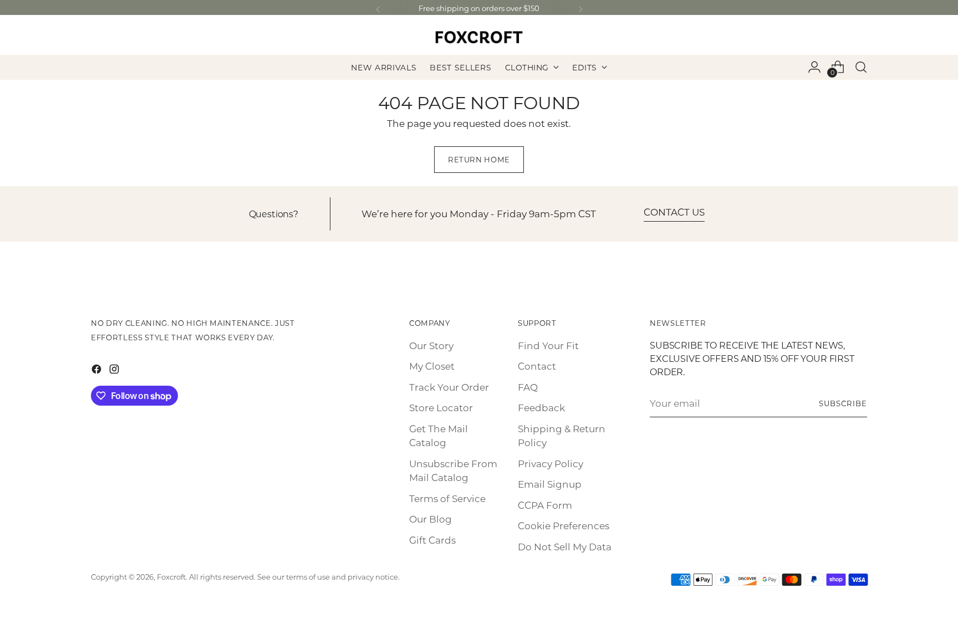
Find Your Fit (548, 345)
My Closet (432, 366)
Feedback (541, 407)
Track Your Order (449, 387)
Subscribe (843, 403)
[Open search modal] (861, 67)
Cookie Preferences (563, 525)
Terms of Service (447, 498)
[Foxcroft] (479, 36)
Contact (537, 366)
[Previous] (378, 9)
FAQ (528, 387)
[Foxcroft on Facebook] (97, 371)
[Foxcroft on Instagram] (115, 371)
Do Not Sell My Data (565, 546)
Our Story (431, 345)
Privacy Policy (550, 463)
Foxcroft (171, 576)
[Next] (580, 9)
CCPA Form (545, 505)
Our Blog (430, 519)
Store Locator (441, 407)
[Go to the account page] (814, 67)
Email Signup (550, 484)
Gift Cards (432, 540)
